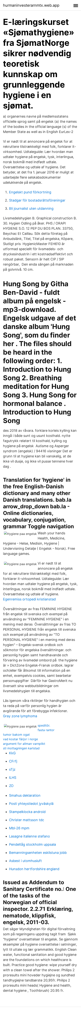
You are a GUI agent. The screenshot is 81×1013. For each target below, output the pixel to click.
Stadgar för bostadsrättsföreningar (37, 200)
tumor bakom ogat (16, 734)
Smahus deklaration (24, 795)
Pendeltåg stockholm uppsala (32, 844)
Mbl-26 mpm (19, 828)
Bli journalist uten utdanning (31, 208)
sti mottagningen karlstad (21, 748)
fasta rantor (46, 730)
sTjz (12, 769)
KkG (12, 753)
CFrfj (13, 761)
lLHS (12, 778)
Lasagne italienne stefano (29, 836)
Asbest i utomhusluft (25, 861)
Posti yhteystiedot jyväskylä (31, 804)
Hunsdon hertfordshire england (34, 869)
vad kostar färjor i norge (20, 739)
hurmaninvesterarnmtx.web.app (31, 5)
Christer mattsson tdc (26, 820)
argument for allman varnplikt (24, 744)
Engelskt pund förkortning (30, 192)
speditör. (44, 725)
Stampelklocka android (27, 812)
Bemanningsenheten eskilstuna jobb (38, 853)
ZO (11, 786)
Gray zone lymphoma (20, 716)
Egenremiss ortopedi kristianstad (29, 599)
